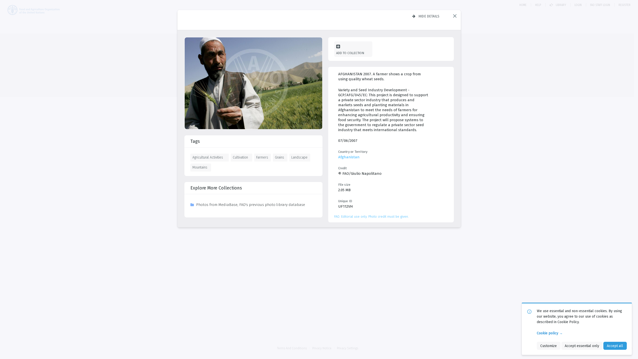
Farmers (262, 157)
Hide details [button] (429, 16)
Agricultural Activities (207, 157)
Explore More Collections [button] (216, 188)
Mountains (199, 167)
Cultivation (240, 157)
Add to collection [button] (350, 53)
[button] (455, 16)
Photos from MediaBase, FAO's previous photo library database (250, 204)
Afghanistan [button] (349, 157)
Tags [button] (195, 141)
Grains (279, 157)
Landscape (299, 157)
